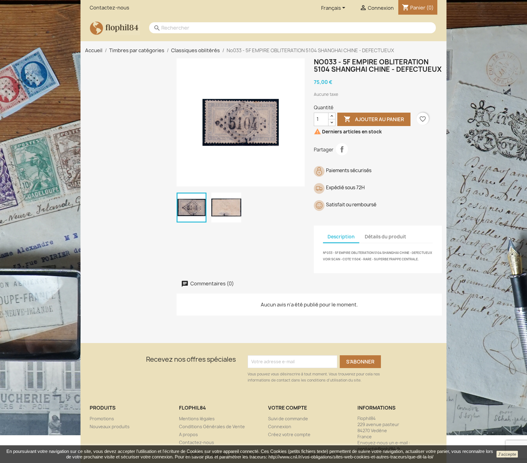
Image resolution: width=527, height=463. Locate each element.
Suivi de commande (288, 418)
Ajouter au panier (374, 119)
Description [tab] (341, 236)
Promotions (102, 418)
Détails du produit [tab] (385, 236)
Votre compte (287, 407)
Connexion (279, 426)
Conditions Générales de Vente (212, 426)
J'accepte (507, 454)
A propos (188, 434)
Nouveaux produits (110, 426)
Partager (342, 149)
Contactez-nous (109, 7)
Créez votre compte (289, 434)
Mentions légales (197, 418)
